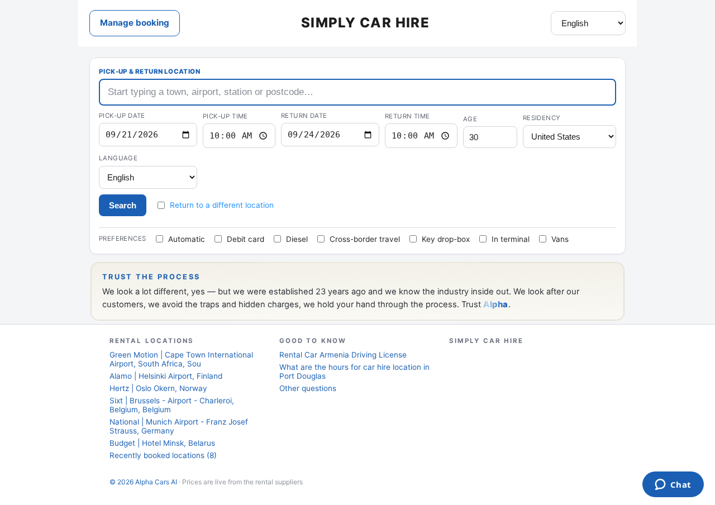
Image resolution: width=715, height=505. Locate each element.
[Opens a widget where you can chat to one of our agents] (673, 485)
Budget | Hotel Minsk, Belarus (162, 443)
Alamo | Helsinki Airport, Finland (165, 375)
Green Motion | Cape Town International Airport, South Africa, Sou (181, 359)
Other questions (307, 388)
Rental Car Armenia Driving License (343, 354)
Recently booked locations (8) (163, 455)
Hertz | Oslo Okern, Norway (158, 388)
